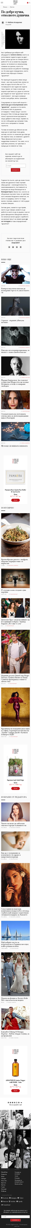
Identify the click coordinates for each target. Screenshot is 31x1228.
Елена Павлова (25, 443)
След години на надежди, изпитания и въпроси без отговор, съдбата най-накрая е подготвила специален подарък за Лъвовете (15, 912)
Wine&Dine (4, 1172)
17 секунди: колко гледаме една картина (13, 591)
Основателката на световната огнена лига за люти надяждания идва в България (14, 416)
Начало (5, 7)
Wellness (4, 827)
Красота (3, 683)
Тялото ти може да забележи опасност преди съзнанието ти (13, 824)
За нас (16, 1176)
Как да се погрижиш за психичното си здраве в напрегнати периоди (11, 855)
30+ (2, 625)
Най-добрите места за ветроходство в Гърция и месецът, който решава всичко (15, 944)
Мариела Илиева (25, 285)
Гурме (3, 565)
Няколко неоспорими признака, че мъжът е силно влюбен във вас (15, 351)
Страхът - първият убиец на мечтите (12, 321)
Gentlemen (4, 948)
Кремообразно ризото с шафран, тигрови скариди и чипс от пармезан (14, 561)
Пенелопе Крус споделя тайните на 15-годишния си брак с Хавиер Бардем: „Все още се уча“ (15, 622)
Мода (2, 1002)
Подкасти (4, 1174)
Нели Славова (12, 1002)
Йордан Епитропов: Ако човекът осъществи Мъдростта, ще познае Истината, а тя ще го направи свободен (15, 383)
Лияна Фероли (26, 377)
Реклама (17, 1178)
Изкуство (4, 594)
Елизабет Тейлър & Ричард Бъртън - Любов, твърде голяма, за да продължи (15, 1034)
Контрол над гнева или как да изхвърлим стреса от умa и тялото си (15, 291)
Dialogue (3, 1178)
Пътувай (3, 1189)
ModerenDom (18, 1184)
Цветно (12, 7)
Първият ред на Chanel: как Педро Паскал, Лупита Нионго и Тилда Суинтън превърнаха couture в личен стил (15, 679)
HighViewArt (26, 411)
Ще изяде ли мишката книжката (14, 446)
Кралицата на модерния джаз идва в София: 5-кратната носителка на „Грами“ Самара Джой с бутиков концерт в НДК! (15, 732)
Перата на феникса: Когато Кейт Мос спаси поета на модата (14, 999)
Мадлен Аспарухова (15, 22)
